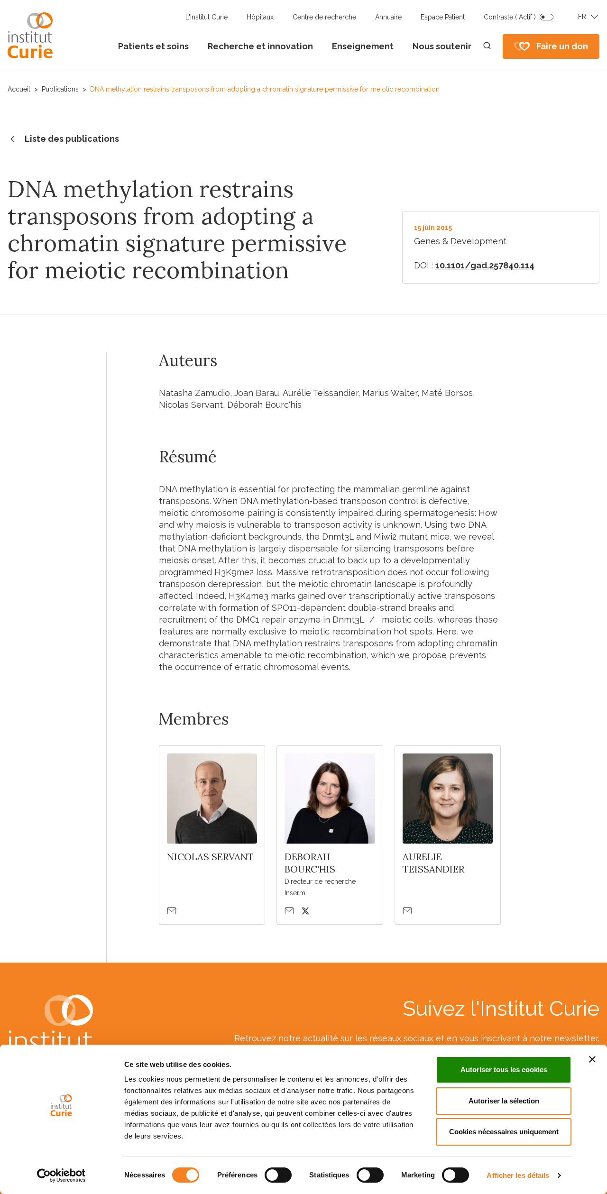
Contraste (510, 17)
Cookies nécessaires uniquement (504, 1132)
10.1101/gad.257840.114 (484, 265)
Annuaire (388, 17)
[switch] (278, 1175)
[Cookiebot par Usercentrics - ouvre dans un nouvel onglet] (61, 1175)
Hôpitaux (260, 17)
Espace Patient (443, 17)
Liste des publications (72, 139)
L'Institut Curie (206, 17)
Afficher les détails (518, 1175)
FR (582, 16)
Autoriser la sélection (504, 1101)
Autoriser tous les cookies (503, 1069)
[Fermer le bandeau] (592, 1059)
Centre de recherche (324, 17)
